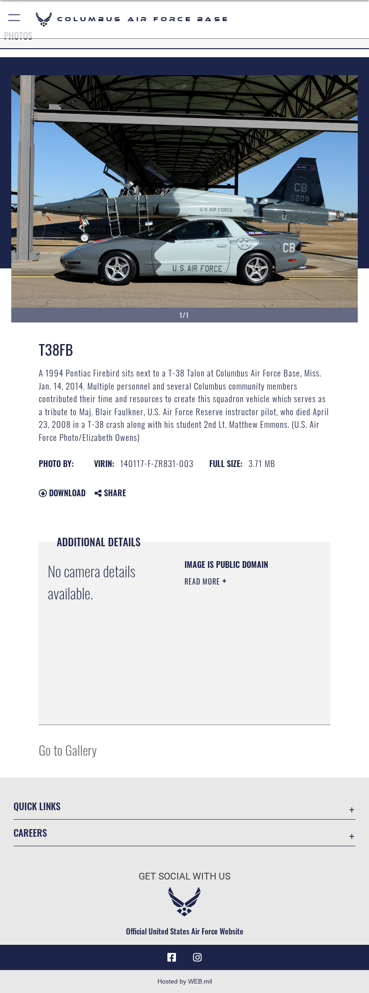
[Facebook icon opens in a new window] (172, 957)
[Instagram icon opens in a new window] (197, 957)
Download (66, 493)
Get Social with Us (184, 876)
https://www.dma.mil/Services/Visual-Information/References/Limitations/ (239, 695)
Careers (30, 832)
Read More (203, 581)
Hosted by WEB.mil (185, 981)
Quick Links (37, 806)
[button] (14, 19)
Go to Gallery (68, 749)
